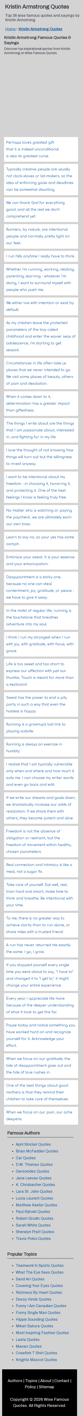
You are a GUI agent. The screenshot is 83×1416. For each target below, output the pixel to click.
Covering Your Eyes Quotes (39, 1286)
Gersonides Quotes (32, 1171)
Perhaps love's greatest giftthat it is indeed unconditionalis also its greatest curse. (32, 149)
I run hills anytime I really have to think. (40, 256)
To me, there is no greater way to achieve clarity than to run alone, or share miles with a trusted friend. (38, 925)
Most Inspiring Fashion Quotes (42, 1333)
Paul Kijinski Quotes (33, 1212)
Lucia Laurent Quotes (34, 1198)
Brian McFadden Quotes (37, 1151)
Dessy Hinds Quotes (34, 1299)
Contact (61, 1380)
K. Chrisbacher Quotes (35, 1185)
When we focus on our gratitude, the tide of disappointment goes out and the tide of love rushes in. (38, 1065)
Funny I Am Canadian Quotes (41, 1306)
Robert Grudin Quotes (34, 1219)
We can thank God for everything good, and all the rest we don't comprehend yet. (35, 209)
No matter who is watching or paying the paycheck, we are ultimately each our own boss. (39, 517)
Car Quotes (26, 1158)
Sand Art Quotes (30, 1279)
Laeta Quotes (28, 1340)
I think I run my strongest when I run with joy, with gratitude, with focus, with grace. (40, 644)
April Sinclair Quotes (33, 1144)
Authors (15, 1380)
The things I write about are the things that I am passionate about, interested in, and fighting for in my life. (40, 430)
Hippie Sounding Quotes (37, 1320)
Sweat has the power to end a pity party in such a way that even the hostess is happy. (36, 704)
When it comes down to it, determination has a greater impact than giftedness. (38, 403)
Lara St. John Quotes (34, 1192)
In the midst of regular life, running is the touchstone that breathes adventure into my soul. (38, 617)
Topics (31, 1380)
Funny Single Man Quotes (38, 1313)
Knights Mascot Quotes (36, 1360)
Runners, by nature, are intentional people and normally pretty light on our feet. (38, 236)
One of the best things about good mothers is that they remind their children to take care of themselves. (37, 1092)
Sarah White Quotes (33, 1225)
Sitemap (46, 1387)
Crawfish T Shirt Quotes (36, 1353)
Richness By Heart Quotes (39, 1293)
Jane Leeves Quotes (34, 1178)
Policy (30, 1387)
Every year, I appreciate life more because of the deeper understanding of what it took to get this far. (40, 1005)
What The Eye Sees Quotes (40, 1272)
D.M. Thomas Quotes (34, 1165)
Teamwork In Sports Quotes (40, 1266)
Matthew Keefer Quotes (36, 1205)
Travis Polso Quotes (33, 1239)
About (46, 1380)
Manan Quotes (29, 1346)
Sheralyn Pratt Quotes (35, 1232)
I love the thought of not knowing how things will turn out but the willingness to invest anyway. (39, 457)
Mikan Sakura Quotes (34, 1326)
